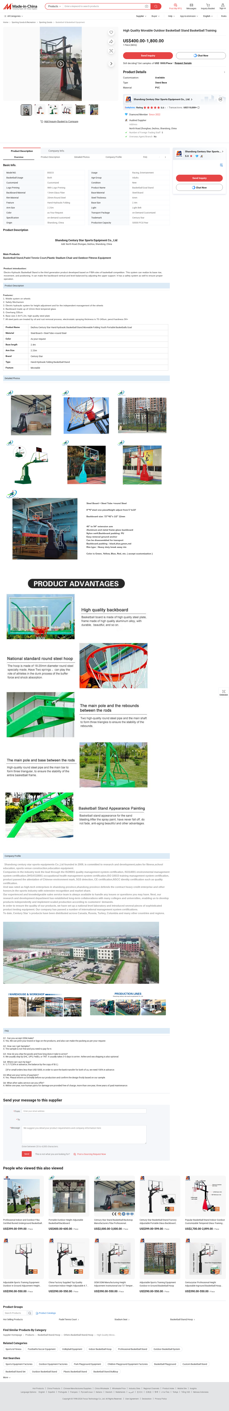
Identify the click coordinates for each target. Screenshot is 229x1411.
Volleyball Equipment (72, 1349)
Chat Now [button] (203, 55)
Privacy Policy (161, 1398)
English (42, 1392)
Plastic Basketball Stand (75, 1371)
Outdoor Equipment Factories (53, 1364)
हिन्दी (156, 1392)
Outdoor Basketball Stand (44, 1371)
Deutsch (108, 1392)
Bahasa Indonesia (200, 1392)
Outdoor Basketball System (167, 1349)
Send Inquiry (148, 55)
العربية (131, 1392)
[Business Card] (221, 164)
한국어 (140, 1392)
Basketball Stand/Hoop (181, 1319)
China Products (53, 1388)
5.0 (187, 156)
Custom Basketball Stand (195, 1364)
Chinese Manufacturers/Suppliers (77, 1388)
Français (74, 1392)
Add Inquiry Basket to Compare (61, 121)
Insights (193, 1388)
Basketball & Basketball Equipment (70, 22)
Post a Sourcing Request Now (90, 1154)
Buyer (154, 16)
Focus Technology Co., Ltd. (94, 1398)
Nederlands (120, 1392)
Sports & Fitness (13, 1349)
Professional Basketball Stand (132, 1349)
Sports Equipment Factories (19, 1364)
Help (170, 16)
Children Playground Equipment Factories (128, 1364)
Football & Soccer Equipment (42, 1349)
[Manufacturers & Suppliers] (20, 6)
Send (26, 1153)
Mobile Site (182, 1388)
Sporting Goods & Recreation (24, 22)
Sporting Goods (45, 22)
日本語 (148, 1392)
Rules (224, 16)
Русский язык (87, 1392)
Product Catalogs (47, 1312)
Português (62, 1392)
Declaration (147, 1398)
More (6, 1377)
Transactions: (184, 107)
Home (5, 22)
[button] (159, 157)
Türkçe (175, 1392)
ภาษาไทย (165, 1392)
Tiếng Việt (185, 1392)
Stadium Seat (120, 1319)
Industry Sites (134, 1388)
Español (51, 1392)
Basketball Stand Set (16, 1371)
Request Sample (183, 63)
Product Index (168, 1388)
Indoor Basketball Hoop (100, 1349)
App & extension (188, 16)
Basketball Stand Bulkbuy (105, 1371)
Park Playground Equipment (87, 1364)
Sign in (222, 8)
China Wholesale (102, 1388)
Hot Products (38, 1388)
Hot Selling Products (13, 1319)
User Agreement (132, 1398)
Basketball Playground (165, 1364)
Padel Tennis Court (68, 1319)
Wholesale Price (119, 1388)
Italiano (99, 1392)
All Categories (14, 16)
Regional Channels (151, 1388)
